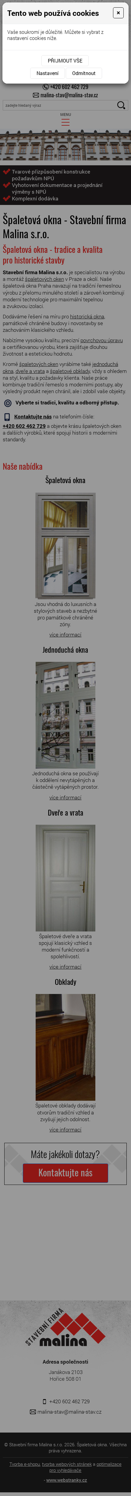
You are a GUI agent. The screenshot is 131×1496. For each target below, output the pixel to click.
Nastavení (47, 73)
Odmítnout (84, 73)
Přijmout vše (65, 60)
